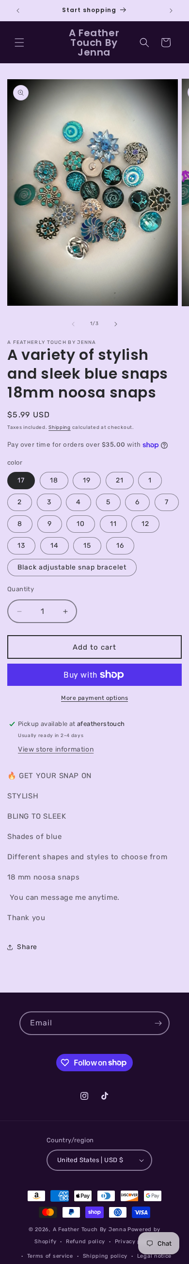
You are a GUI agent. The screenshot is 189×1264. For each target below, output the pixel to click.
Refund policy (85, 1241)
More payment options (94, 698)
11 (113, 524)
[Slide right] (115, 324)
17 (21, 480)
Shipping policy (105, 1256)
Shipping (59, 427)
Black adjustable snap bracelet (71, 567)
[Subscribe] (158, 1023)
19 (87, 480)
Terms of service (50, 1256)
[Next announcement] (171, 10)
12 (145, 524)
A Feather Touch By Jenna (89, 1229)
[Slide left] (73, 324)
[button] (19, 42)
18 (54, 480)
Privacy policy (135, 1241)
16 (120, 545)
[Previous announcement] (18, 10)
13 (21, 545)
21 (120, 480)
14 (54, 545)
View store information (56, 749)
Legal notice (154, 1256)
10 (81, 524)
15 (87, 545)
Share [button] (27, 947)
